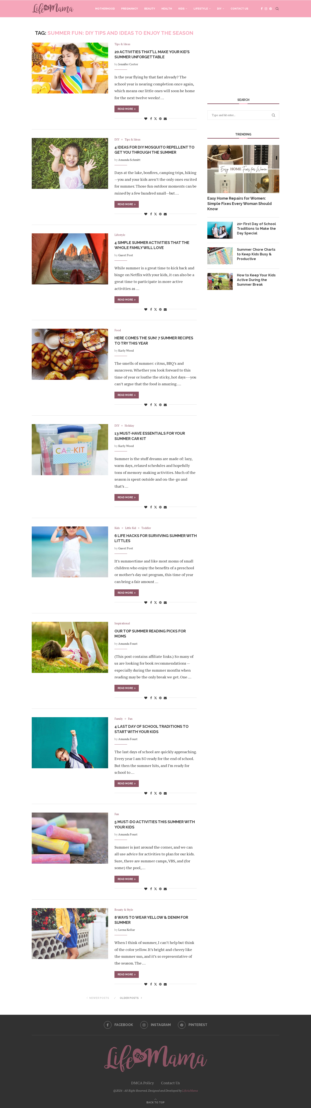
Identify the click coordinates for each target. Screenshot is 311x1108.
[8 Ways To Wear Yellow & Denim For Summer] (70, 933)
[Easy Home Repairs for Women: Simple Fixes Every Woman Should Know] (243, 169)
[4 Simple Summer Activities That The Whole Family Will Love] (70, 258)
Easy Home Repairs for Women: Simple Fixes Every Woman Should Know (239, 203)
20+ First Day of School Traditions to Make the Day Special (256, 228)
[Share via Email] (165, 119)
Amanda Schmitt (129, 160)
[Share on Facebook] (151, 119)
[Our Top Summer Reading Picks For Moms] (70, 647)
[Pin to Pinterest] (160, 119)
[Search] (277, 8)
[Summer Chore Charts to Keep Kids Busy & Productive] (220, 255)
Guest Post (125, 255)
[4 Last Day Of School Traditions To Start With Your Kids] (70, 742)
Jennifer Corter (128, 64)
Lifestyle (201, 8)
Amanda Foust (128, 644)
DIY (219, 8)
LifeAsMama (190, 1091)
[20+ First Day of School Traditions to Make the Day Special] (220, 230)
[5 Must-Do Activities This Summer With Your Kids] (70, 838)
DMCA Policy (142, 1082)
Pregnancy (129, 8)
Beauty (149, 8)
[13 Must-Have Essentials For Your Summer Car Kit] (70, 449)
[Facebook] (262, 8)
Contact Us (239, 8)
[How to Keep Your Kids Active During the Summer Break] (220, 281)
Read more (125, 108)
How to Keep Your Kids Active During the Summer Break (256, 280)
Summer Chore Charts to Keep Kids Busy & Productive (256, 254)
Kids (181, 8)
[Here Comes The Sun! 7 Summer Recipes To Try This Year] (70, 354)
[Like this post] (145, 119)
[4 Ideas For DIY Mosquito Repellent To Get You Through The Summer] (70, 163)
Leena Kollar (126, 930)
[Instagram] (266, 8)
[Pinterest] (270, 8)
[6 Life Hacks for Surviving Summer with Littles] (70, 551)
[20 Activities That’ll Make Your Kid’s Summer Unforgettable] (70, 68)
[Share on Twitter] (155, 119)
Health (166, 8)
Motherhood (105, 8)
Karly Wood (126, 350)
